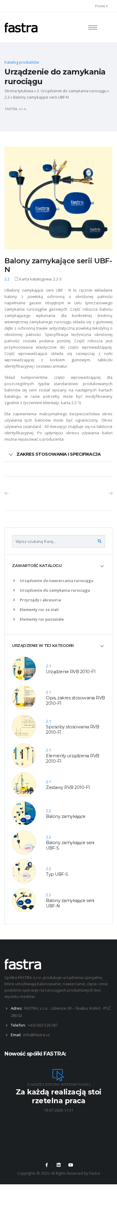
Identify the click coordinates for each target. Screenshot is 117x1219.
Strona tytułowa (18, 90)
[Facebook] (46, 1165)
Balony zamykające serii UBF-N (58, 265)
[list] (15, 581)
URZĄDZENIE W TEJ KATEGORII (43, 645)
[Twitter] (58, 1165)
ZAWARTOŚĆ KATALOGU (37, 565)
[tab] (58, 566)
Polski (100, 6)
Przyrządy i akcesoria (40, 600)
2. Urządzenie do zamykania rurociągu (71, 90)
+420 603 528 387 (43, 1025)
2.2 (7, 97)
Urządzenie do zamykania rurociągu (54, 590)
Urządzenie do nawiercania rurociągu (56, 580)
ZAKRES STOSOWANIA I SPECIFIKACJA (58, 454)
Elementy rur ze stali (39, 609)
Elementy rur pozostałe (41, 619)
